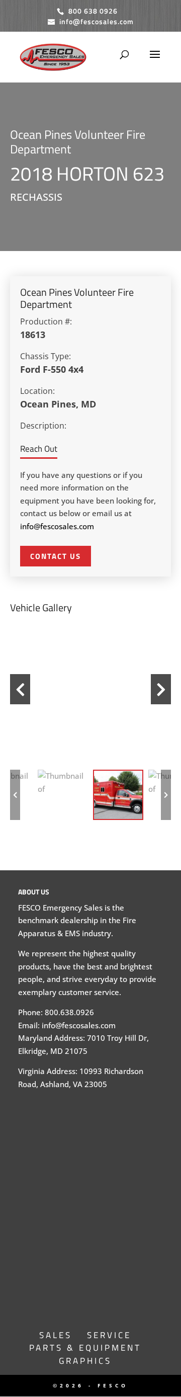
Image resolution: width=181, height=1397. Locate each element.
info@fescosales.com (57, 526)
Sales (55, 1335)
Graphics (85, 1360)
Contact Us (55, 556)
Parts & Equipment (85, 1347)
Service (109, 1335)
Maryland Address (50, 1038)
